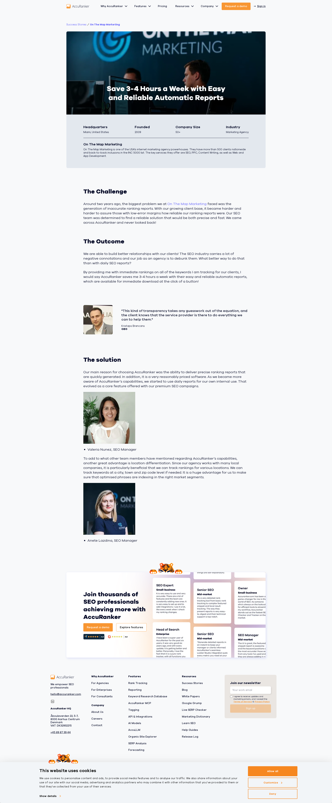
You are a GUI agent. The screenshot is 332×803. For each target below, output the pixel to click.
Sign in (261, 6)
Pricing (162, 6)
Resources (182, 6)
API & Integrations (140, 716)
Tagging (133, 710)
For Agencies (100, 683)
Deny (272, 794)
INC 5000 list (136, 152)
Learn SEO (189, 723)
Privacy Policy (262, 701)
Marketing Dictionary (196, 716)
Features (140, 6)
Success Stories (192, 683)
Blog (185, 690)
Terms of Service (242, 701)
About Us (97, 712)
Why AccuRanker (112, 6)
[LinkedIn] (52, 701)
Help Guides (190, 730)
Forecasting (136, 750)
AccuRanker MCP (139, 703)
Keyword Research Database (147, 696)
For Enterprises (101, 690)
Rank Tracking (137, 683)
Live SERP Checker (194, 710)
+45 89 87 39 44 (60, 732)
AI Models (134, 723)
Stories (76, 24)
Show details (48, 796)
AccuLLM (134, 730)
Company (207, 6)
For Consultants (102, 696)
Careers (96, 718)
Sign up (250, 708)
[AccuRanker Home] (77, 6)
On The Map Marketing (105, 24)
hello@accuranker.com (65, 694)
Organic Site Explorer (142, 736)
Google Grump (192, 703)
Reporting (135, 690)
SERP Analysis (137, 743)
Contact (96, 725)
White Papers (191, 696)
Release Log (190, 736)
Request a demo (236, 6)
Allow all (272, 771)
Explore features (131, 627)
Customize (271, 782)
